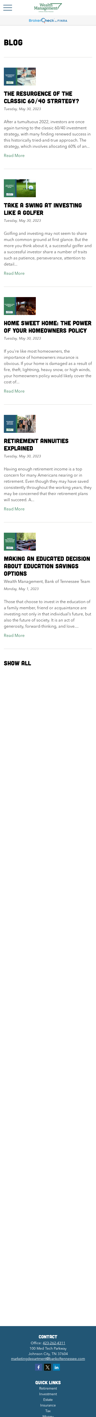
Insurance (48, 1405)
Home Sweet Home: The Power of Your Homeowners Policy (47, 326)
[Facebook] (38, 1367)
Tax (48, 1411)
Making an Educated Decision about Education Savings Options (47, 566)
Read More (14, 156)
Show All (17, 663)
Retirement (48, 1388)
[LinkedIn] (56, 1367)
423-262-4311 (54, 1343)
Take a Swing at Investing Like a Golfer (43, 208)
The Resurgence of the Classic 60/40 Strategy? (41, 97)
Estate (48, 1400)
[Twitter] (47, 1367)
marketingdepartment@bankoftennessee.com (48, 1359)
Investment (48, 1394)
